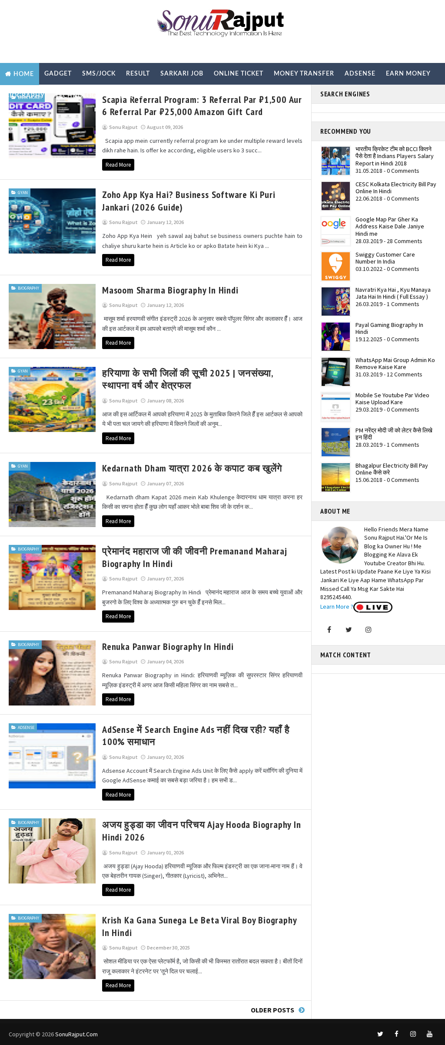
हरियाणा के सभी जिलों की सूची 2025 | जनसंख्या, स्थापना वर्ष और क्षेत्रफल (187, 379)
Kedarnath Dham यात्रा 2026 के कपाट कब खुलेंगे (192, 468)
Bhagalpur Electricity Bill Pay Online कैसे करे (391, 469)
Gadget (58, 74)
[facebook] (396, 1034)
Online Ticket (238, 74)
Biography (25, 96)
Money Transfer (304, 74)
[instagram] (413, 1034)
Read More (118, 164)
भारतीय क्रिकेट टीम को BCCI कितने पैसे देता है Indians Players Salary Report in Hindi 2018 (394, 156)
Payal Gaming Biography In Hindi (389, 328)
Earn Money (408, 74)
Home (23, 74)
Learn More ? (336, 606)
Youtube (126, 96)
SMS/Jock (99, 74)
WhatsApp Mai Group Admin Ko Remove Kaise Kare (395, 363)
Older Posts (272, 1009)
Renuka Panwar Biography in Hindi (168, 646)
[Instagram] (368, 629)
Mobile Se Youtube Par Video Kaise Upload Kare (392, 398)
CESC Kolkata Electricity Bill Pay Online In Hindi (395, 187)
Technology (78, 96)
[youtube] (429, 1034)
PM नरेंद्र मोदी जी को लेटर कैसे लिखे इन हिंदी (393, 434)
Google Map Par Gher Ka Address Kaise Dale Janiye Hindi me (389, 226)
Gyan (23, 192)
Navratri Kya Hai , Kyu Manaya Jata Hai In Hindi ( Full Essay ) (393, 293)
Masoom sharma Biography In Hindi (170, 290)
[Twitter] (349, 629)
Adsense (360, 74)
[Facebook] (329, 629)
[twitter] (380, 1034)
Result (138, 74)
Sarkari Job (181, 74)
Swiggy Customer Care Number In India (385, 258)
